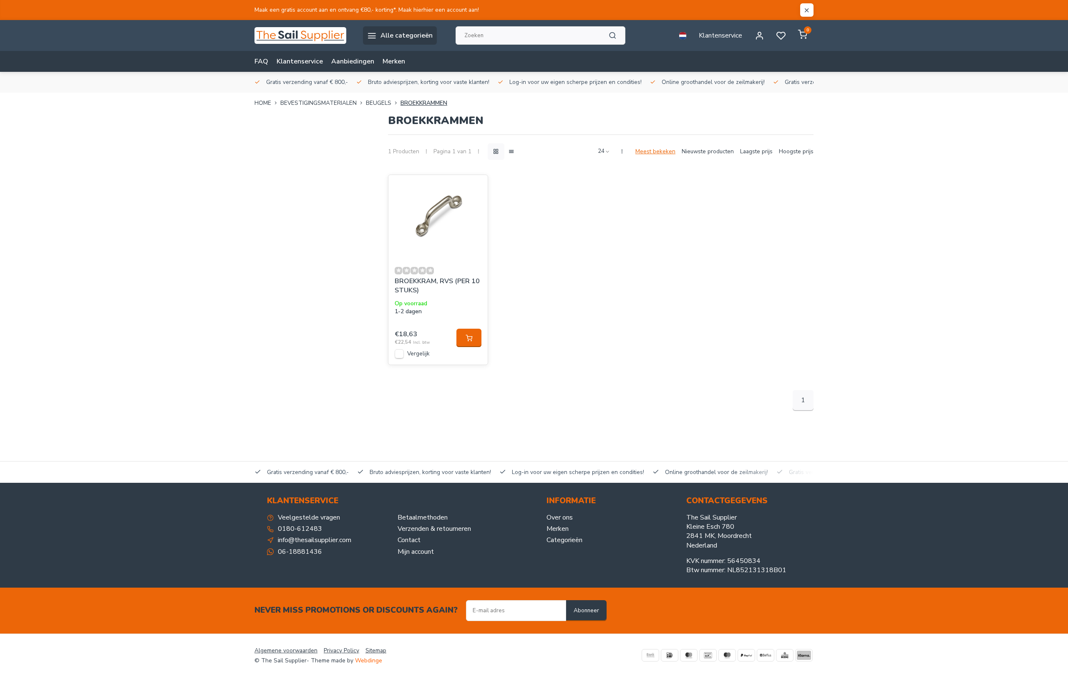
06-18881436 (300, 551)
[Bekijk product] (468, 338)
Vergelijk (418, 354)
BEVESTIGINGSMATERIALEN (318, 103)
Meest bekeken (655, 151)
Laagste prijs (756, 151)
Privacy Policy (341, 650)
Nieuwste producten (708, 151)
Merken (394, 61)
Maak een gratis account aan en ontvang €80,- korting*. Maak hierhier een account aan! (366, 10)
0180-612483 (300, 528)
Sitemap (375, 650)
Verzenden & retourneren (434, 528)
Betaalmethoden (423, 517)
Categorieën (564, 540)
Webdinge (368, 660)
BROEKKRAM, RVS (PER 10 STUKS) (437, 285)
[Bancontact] (708, 655)
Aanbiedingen (352, 61)
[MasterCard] (689, 655)
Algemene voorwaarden (285, 650)
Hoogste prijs (796, 151)
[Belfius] (765, 655)
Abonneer (586, 610)
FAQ (261, 61)
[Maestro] (727, 655)
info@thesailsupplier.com (314, 540)
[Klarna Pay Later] (804, 655)
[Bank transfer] (650, 655)
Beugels (378, 103)
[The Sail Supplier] (302, 35)
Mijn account (416, 551)
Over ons (560, 517)
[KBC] (784, 655)
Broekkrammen (423, 103)
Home (262, 103)
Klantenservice (720, 35)
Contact (409, 540)
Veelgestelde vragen (309, 517)
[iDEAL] (669, 655)
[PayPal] (746, 655)
